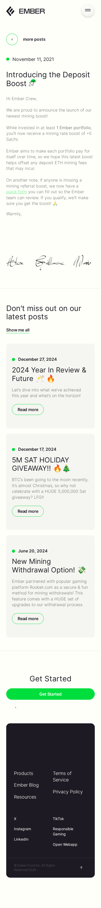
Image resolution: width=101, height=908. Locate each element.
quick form (16, 191)
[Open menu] (88, 10)
